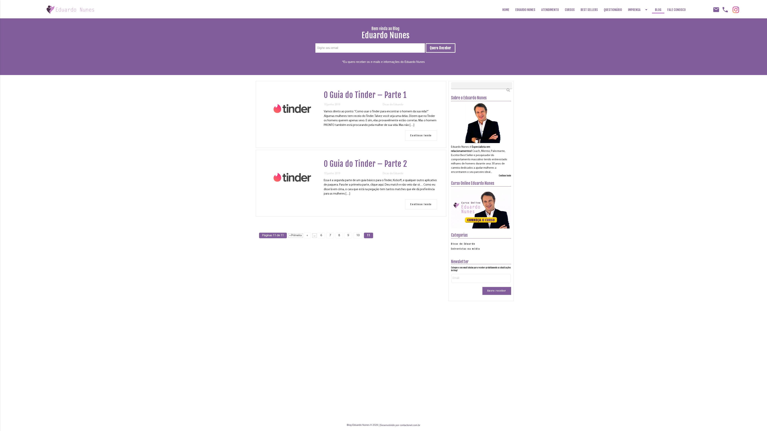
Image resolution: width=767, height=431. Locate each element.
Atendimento (550, 10)
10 (358, 235)
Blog (658, 10)
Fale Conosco (676, 10)
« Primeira (295, 235)
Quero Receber (440, 48)
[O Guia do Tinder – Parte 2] (292, 193)
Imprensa (638, 9)
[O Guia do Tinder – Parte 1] (292, 124)
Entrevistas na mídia (465, 248)
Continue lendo (421, 135)
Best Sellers (589, 10)
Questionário (613, 10)
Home (505, 10)
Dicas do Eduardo (393, 104)
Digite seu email (327, 48)
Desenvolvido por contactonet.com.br (400, 425)
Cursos (570, 10)
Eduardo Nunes (525, 10)
